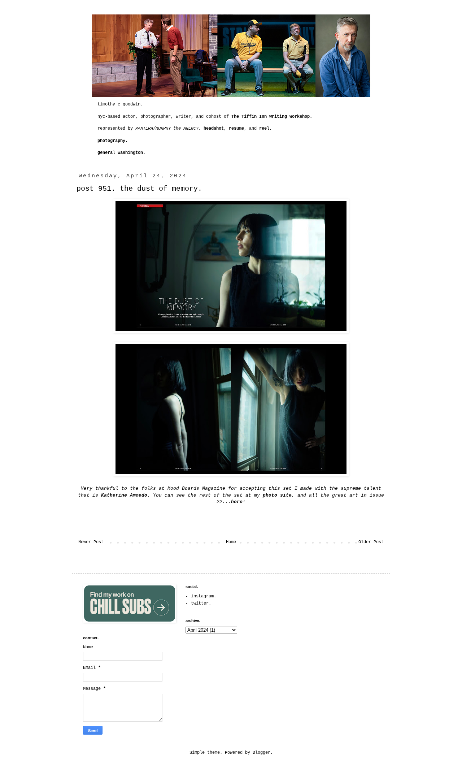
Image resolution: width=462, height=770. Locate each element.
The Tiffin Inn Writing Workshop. (271, 116)
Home (231, 542)
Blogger (261, 752)
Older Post (371, 542)
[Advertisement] (333, 629)
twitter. (201, 603)
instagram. (203, 596)
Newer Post (91, 542)
